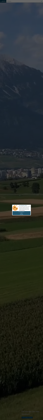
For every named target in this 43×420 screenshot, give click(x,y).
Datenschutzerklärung (22, 210)
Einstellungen (21, 214)
